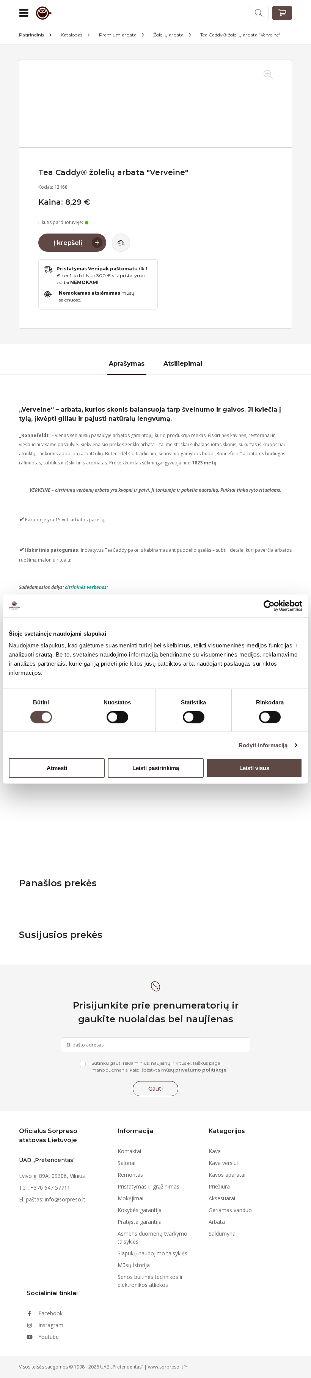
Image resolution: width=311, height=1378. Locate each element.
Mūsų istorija (134, 1265)
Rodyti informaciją (263, 745)
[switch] (117, 717)
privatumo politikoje (200, 1070)
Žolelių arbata (168, 35)
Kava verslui (223, 1162)
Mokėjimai (130, 1198)
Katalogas (71, 35)
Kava (215, 1151)
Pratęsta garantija (140, 1221)
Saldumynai (223, 1233)
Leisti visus (254, 768)
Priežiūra (219, 1186)
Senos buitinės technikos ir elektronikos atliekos (150, 1280)
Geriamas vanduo (230, 1210)
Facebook (50, 1313)
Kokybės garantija (140, 1210)
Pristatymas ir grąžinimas (148, 1186)
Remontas (130, 1174)
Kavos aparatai (227, 1174)
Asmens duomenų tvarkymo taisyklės (152, 1237)
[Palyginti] (121, 243)
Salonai (126, 1162)
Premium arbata (118, 35)
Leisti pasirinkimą (155, 768)
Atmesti (57, 768)
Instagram (50, 1325)
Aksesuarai (222, 1198)
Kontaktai (129, 1151)
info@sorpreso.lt (65, 1199)
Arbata (217, 1221)
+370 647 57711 (50, 1187)
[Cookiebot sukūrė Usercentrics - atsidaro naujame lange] (269, 605)
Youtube (48, 1336)
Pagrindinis (31, 35)
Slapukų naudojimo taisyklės (152, 1253)
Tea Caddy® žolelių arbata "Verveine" (240, 35)
